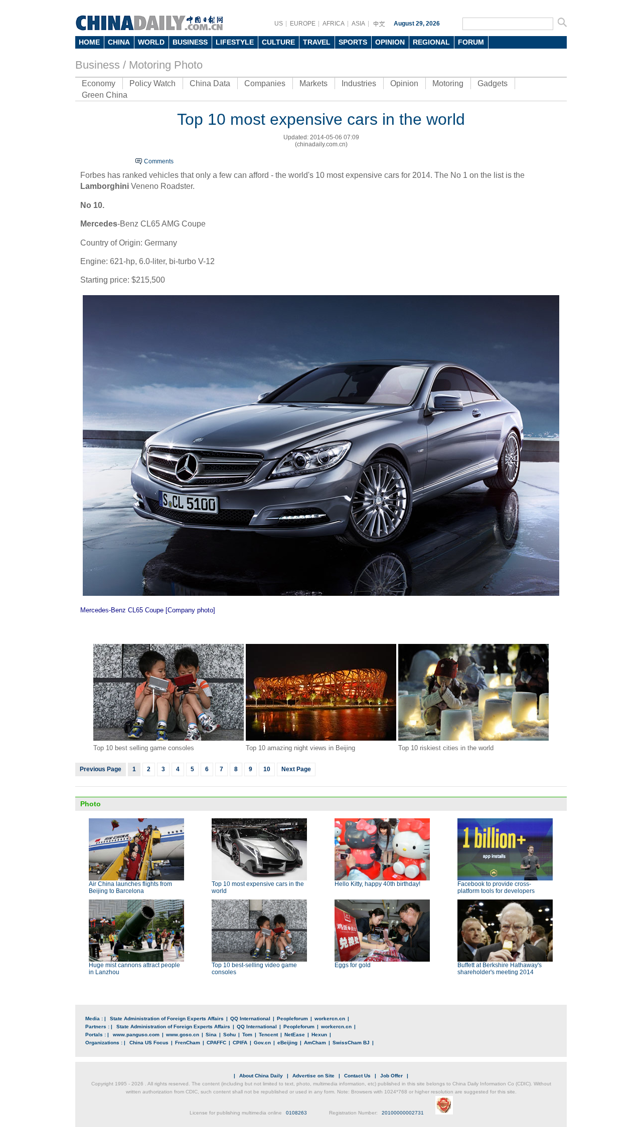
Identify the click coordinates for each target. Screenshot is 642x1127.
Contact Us (357, 1075)
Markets (313, 83)
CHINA (119, 42)
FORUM (471, 42)
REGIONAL (431, 42)
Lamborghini (104, 186)
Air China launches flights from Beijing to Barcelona (130, 887)
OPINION (390, 42)
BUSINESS (190, 42)
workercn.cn (329, 1018)
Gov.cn (262, 1042)
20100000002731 (403, 1112)
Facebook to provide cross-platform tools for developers (496, 887)
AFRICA (334, 23)
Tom (247, 1034)
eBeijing (287, 1042)
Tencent (268, 1034)
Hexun (319, 1034)
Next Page (296, 769)
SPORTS (353, 42)
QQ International (250, 1018)
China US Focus (149, 1042)
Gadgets (492, 83)
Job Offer (391, 1075)
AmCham (315, 1042)
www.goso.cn (182, 1034)
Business (97, 65)
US (278, 23)
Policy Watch (152, 83)
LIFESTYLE (235, 42)
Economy (98, 83)
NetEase (294, 1034)
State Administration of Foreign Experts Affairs (167, 1018)
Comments (159, 161)
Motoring (447, 83)
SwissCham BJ (351, 1042)
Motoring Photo (166, 65)
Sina (211, 1034)
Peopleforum (292, 1018)
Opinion (404, 83)
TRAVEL (317, 42)
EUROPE (302, 23)
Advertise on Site (313, 1075)
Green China (104, 95)
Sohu (229, 1034)
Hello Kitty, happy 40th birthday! (377, 883)
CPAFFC (216, 1042)
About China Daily (261, 1075)
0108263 (296, 1112)
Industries (359, 83)
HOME (89, 42)
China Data (210, 83)
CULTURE (278, 42)
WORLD (151, 42)
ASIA (358, 23)
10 (266, 769)
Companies (264, 83)
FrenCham (187, 1042)
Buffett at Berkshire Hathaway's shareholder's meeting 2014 (499, 969)
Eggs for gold (353, 965)
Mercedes (98, 223)
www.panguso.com (136, 1034)
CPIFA (240, 1042)
